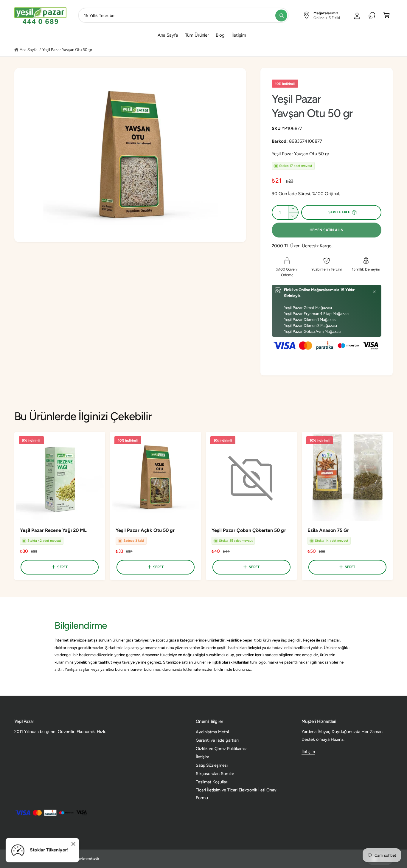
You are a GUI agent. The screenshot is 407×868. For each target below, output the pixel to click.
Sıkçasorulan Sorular (215, 773)
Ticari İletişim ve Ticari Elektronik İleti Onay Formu (236, 793)
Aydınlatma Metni (212, 732)
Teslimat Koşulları (212, 782)
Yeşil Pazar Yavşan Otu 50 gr (67, 49)
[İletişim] (372, 15)
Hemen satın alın (327, 230)
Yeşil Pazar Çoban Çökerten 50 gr (249, 530)
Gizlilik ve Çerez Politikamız (221, 748)
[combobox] (183, 15)
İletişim (202, 757)
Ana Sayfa (29, 49)
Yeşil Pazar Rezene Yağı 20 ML (53, 530)
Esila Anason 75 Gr (328, 530)
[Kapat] (374, 292)
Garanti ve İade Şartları (217, 740)
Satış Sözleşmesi (212, 765)
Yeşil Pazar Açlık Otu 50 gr (145, 530)
